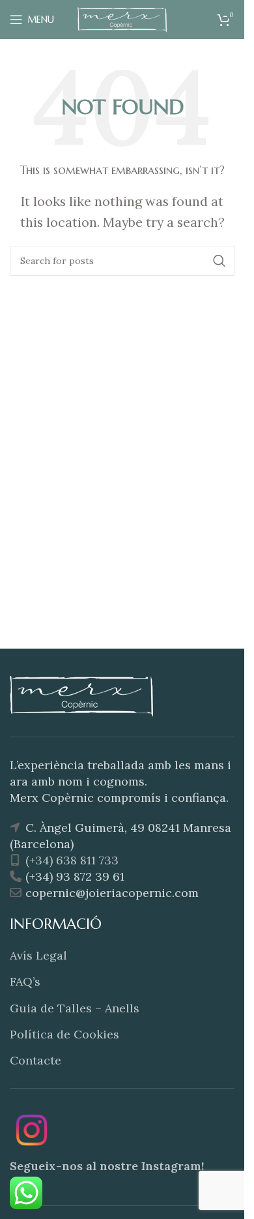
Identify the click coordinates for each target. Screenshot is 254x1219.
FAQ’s (25, 981)
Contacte (35, 1060)
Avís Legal (38, 955)
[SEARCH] (219, 261)
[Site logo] (122, 18)
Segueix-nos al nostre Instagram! (107, 1165)
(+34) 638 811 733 (70, 860)
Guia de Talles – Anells (74, 1008)
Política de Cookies (64, 1034)
